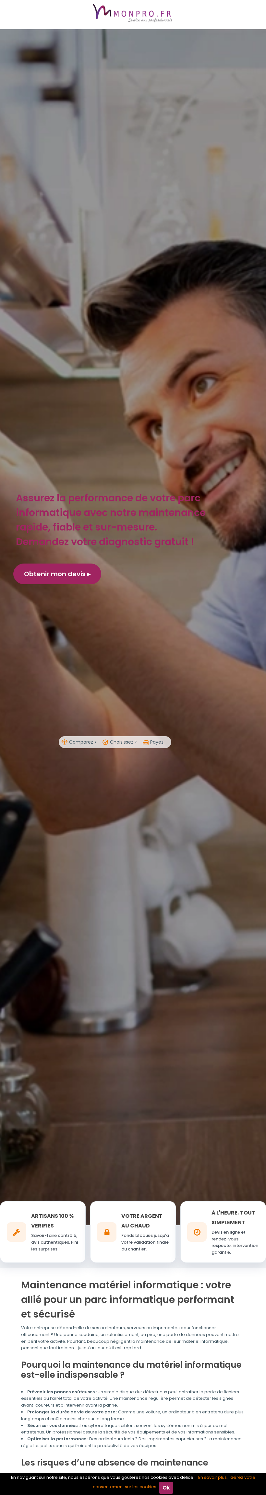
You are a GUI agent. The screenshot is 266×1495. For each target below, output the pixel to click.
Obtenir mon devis (55, 573)
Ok (166, 1487)
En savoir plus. (213, 1477)
